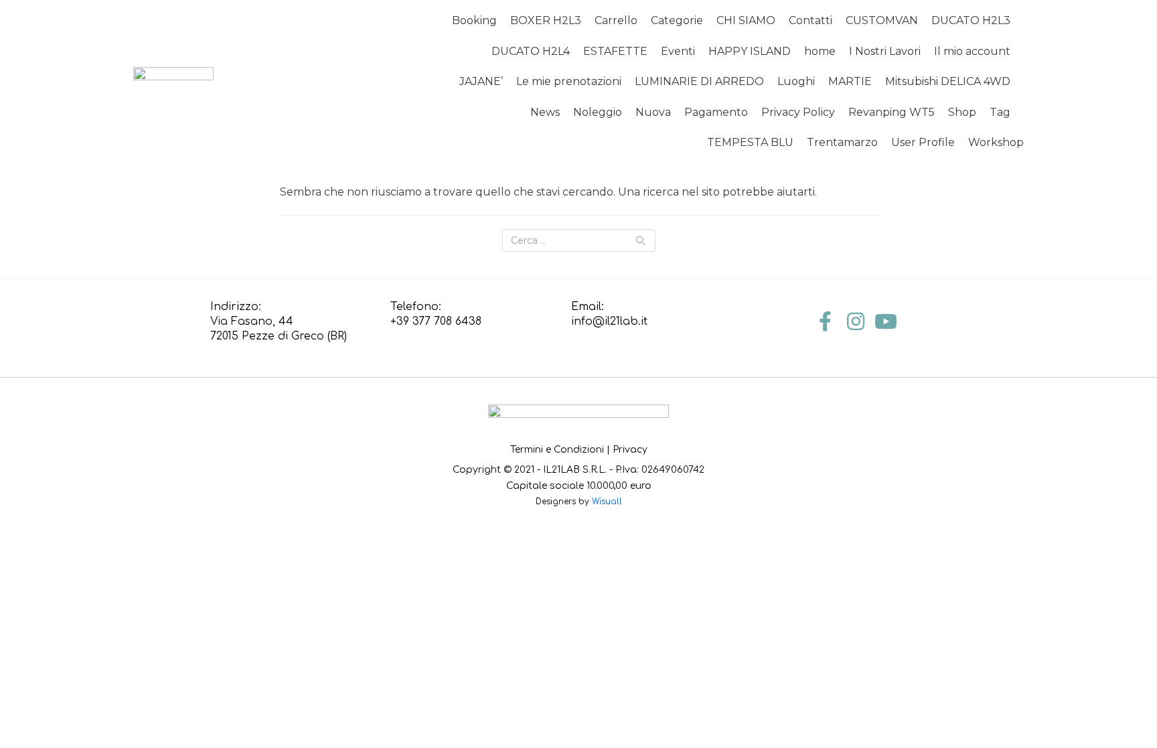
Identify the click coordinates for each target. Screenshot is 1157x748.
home (820, 51)
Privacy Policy (798, 112)
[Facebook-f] (826, 321)
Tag (1000, 112)
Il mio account (972, 51)
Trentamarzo (842, 142)
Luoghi (796, 81)
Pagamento (716, 112)
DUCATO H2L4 (530, 51)
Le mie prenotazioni (568, 81)
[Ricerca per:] (578, 240)
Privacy (630, 450)
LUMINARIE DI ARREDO (699, 81)
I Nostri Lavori (885, 51)
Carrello (616, 20)
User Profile (923, 142)
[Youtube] (886, 321)
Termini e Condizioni (557, 450)
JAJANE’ (481, 81)
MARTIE (850, 81)
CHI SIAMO (745, 20)
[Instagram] (856, 321)
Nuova (653, 112)
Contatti (810, 20)
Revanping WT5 (891, 112)
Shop (962, 112)
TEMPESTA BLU (750, 142)
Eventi (678, 51)
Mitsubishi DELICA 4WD (947, 81)
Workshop (996, 142)
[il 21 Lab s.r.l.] (173, 82)
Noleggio (597, 112)
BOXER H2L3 (545, 20)
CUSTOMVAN (882, 20)
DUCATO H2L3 (970, 20)
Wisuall (607, 501)
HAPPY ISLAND (749, 51)
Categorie (677, 20)
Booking (474, 20)
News (545, 112)
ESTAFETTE (615, 51)
